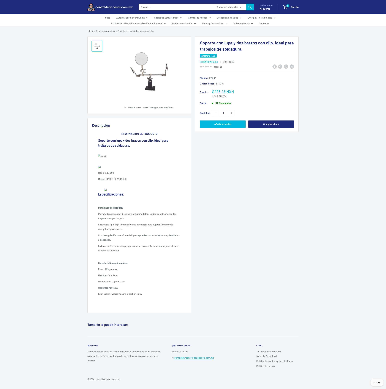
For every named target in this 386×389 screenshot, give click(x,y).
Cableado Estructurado (166, 17)
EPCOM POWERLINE (209, 62)
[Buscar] (250, 7)
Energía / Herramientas (259, 17)
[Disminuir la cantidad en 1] (215, 113)
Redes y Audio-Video (213, 23)
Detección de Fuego (227, 17)
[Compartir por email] (292, 66)
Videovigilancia (241, 23)
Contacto (264, 23)
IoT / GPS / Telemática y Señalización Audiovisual (136, 23)
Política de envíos (265, 365)
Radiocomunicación (182, 23)
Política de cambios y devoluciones (274, 361)
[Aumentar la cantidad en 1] (231, 113)
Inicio (107, 17)
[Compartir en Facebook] (274, 66)
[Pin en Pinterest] (280, 66)
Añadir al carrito (222, 124)
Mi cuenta (265, 8)
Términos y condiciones (268, 351)
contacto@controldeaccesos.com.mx (194, 357)
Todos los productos (105, 31)
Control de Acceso (197, 17)
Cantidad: (205, 112)
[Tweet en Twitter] (286, 66)
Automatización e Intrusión (130, 17)
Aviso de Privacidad (266, 356)
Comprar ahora (271, 124)
